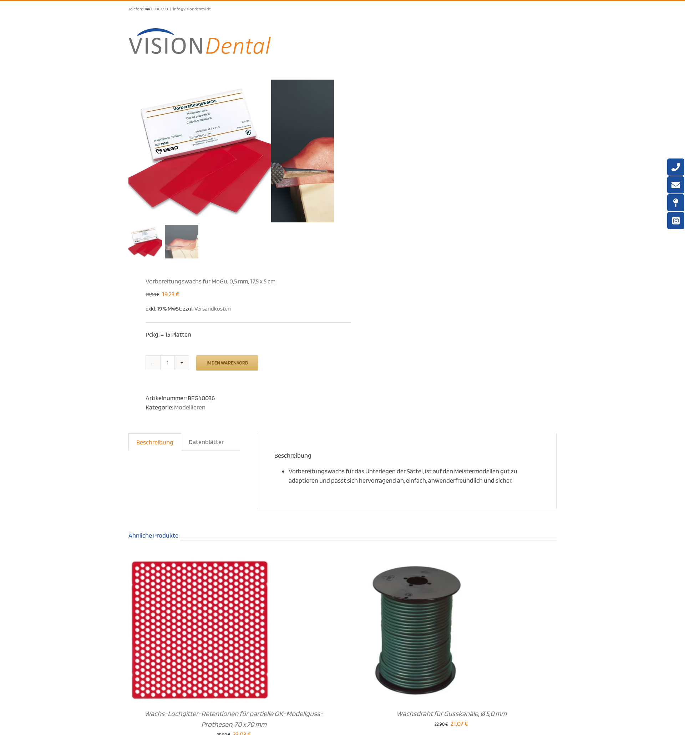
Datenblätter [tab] (206, 441)
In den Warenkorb (227, 363)
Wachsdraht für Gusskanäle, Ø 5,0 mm (451, 713)
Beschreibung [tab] (154, 442)
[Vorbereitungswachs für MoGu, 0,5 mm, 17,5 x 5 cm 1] (199, 151)
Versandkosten (212, 308)
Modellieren (190, 407)
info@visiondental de (192, 8)
